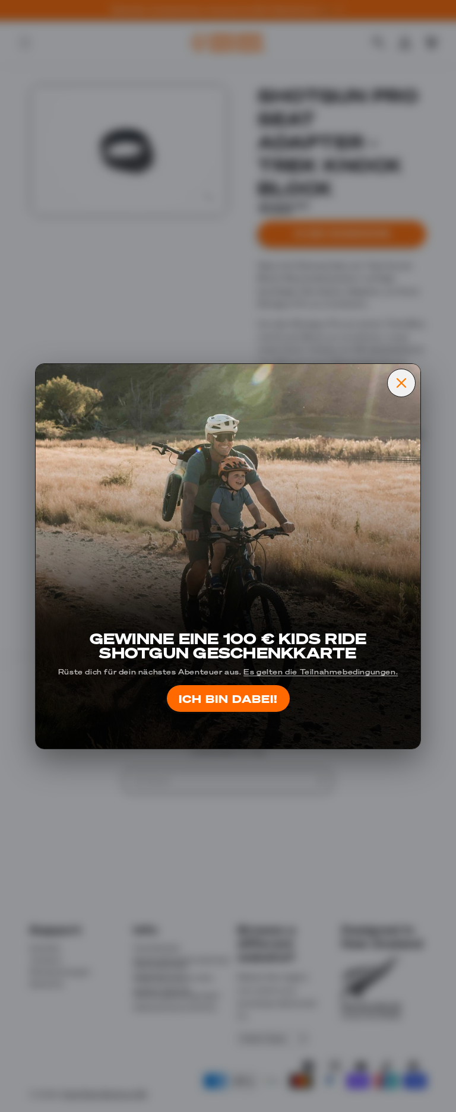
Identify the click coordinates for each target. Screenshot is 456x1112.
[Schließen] (401, 383)
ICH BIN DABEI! (228, 698)
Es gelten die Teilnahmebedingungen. (320, 671)
